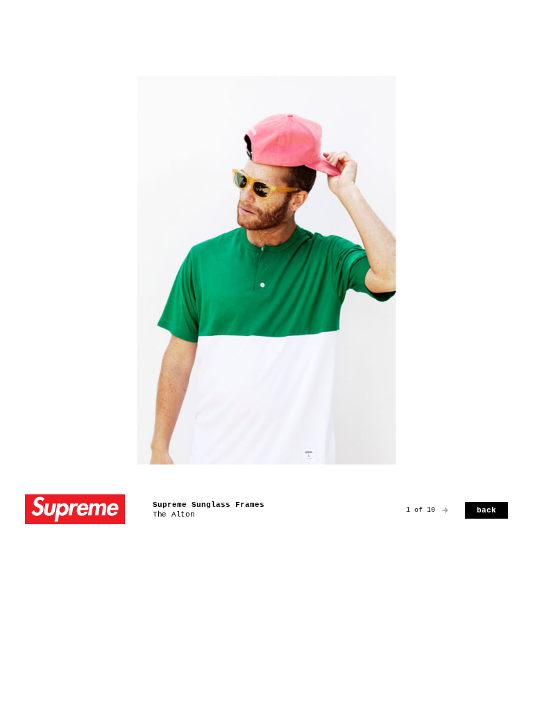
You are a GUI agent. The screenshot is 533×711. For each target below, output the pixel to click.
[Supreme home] (75, 510)
